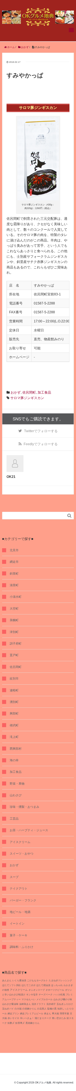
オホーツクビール (55, 990)
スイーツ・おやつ (21, 853)
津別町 (14, 632)
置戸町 (14, 655)
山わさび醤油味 (10, 1004)
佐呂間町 (29, 392)
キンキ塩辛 (32, 994)
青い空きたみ (59, 1018)
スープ (14, 877)
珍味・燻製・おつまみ (24, 806)
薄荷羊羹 (64, 1013)
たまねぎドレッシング (60, 980)
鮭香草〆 (20, 1023)
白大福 (18, 1008)
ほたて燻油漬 (43, 985)
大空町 (14, 608)
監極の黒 (52, 1008)
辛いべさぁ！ (27, 1018)
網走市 (14, 561)
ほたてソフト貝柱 (11, 985)
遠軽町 (14, 690)
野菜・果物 (17, 783)
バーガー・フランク (23, 900)
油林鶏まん (25, 1004)
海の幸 (14, 760)
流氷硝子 (51, 1004)
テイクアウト (18, 888)
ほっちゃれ (57, 985)
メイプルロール (44, 999)
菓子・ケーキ (18, 935)
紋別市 (14, 678)
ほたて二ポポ (28, 985)
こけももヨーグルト (37, 980)
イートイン (17, 923)
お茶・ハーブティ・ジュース (29, 830)
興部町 (14, 713)
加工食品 (44, 392)
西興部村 (16, 748)
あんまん (6, 980)
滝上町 (14, 737)
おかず (16, 392)
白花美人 (41, 1008)
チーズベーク (46, 994)
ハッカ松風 (59, 994)
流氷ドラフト (39, 1004)
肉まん (47, 1013)
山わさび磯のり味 (62, 999)
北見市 (14, 550)
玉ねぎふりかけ (65, 1004)
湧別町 (14, 702)
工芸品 (14, 818)
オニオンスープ (36, 990)
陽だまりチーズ (43, 1018)
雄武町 (14, 725)
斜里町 (14, 573)
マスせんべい (28, 999)
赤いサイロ (13, 1018)
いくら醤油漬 (19, 980)
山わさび (16, 795)
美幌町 (14, 620)
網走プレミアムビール (31, 1013)
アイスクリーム (20, 842)
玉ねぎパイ (8, 1008)
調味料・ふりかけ (21, 947)
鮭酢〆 (11, 1023)
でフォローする (41, 431)
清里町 (14, 585)
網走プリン (13, 1013)
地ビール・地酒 (20, 912)
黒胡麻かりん (32, 1023)
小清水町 (16, 596)
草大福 (55, 1013)
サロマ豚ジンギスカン (27, 398)
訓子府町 (16, 643)
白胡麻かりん (29, 1008)
